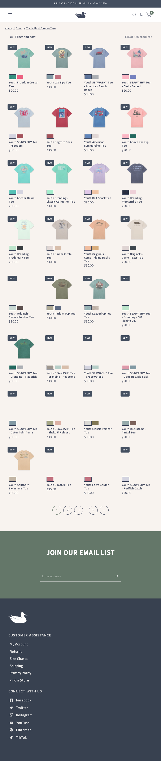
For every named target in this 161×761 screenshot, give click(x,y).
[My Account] (141, 15)
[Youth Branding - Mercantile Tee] (137, 173)
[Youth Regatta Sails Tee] (62, 117)
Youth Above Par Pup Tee (135, 143)
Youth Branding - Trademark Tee (20, 255)
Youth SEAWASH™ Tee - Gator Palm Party (23, 430)
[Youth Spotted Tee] (62, 460)
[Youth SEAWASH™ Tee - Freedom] (24, 117)
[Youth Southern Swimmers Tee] (24, 460)
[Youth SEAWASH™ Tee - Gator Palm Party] (24, 404)
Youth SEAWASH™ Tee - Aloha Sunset (136, 84)
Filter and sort (25, 36)
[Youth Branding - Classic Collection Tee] (62, 173)
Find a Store (19, 680)
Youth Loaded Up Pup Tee (97, 315)
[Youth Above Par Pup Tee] (137, 117)
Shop (19, 28)
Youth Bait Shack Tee (97, 198)
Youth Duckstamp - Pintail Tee (134, 430)
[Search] (134, 15)
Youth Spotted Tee (59, 485)
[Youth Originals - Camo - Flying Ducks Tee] (99, 229)
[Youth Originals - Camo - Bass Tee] (137, 229)
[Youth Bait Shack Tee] (99, 173)
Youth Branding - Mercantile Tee (133, 199)
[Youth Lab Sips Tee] (62, 58)
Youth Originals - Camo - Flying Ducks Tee (97, 257)
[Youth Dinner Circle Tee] (62, 229)
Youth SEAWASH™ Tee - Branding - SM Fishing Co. (136, 317)
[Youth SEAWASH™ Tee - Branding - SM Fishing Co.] (137, 289)
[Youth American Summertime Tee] (99, 117)
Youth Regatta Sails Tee (59, 143)
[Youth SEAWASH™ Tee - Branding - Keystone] (62, 348)
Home (8, 28)
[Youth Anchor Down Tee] (24, 173)
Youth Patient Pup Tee (61, 313)
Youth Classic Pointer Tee (98, 430)
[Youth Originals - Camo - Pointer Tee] (24, 289)
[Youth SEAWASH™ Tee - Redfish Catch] (137, 460)
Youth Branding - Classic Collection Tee (61, 199)
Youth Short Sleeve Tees (41, 28)
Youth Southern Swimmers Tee (19, 486)
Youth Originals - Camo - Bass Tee (132, 255)
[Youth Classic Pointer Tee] (99, 404)
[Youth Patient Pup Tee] (62, 289)
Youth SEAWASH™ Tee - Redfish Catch (136, 486)
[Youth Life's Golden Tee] (99, 460)
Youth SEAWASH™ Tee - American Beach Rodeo (98, 86)
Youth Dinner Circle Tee (59, 255)
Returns (16, 651)
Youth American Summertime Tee (95, 143)
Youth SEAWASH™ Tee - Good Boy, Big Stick (136, 374)
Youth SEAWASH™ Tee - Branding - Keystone (61, 374)
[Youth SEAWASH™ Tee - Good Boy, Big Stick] (137, 348)
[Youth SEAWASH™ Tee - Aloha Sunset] (137, 58)
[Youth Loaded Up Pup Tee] (99, 289)
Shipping (16, 666)
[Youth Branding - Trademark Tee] (24, 229)
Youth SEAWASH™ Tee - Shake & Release (61, 430)
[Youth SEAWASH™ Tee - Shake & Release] (62, 404)
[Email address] (116, 576)
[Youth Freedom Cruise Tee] (24, 58)
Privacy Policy (20, 673)
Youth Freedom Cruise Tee (23, 84)
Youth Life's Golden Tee (96, 486)
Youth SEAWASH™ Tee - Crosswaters (98, 374)
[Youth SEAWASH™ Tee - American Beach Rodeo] (99, 58)
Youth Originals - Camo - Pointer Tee (21, 315)
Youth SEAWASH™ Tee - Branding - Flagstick (23, 374)
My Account (19, 644)
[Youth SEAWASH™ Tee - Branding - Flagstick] (24, 348)
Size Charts (19, 658)
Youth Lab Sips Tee (59, 82)
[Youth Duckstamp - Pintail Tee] (137, 404)
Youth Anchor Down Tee (22, 199)
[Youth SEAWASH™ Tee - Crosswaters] (99, 348)
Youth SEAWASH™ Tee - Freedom (23, 143)
